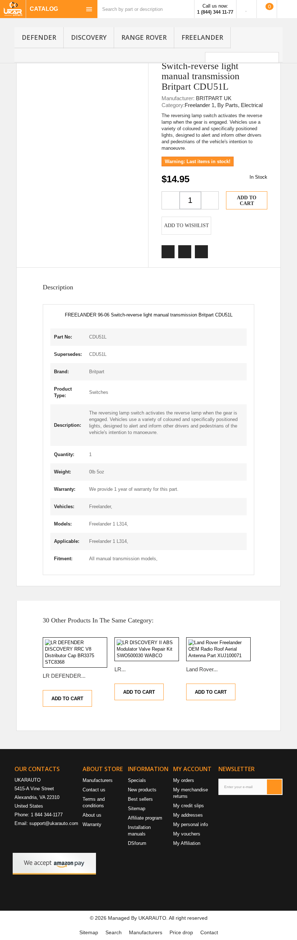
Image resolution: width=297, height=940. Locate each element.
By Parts (227, 105)
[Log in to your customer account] (287, 9)
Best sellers (140, 799)
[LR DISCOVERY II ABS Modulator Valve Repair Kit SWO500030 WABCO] (146, 649)
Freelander (202, 37)
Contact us (94, 789)
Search (113, 932)
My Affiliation (186, 843)
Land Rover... (202, 669)
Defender (39, 37)
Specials (137, 780)
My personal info (190, 824)
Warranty (92, 824)
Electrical (252, 105)
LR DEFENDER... (64, 676)
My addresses (188, 815)
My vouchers (186, 834)
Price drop (181, 932)
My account (192, 769)
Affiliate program (145, 818)
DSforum (137, 843)
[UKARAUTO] (13, 9)
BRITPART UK (213, 98)
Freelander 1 (199, 105)
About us (92, 815)
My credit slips (188, 805)
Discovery (88, 37)
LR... (120, 669)
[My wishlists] (246, 9)
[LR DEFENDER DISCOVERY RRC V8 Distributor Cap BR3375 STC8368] (75, 652)
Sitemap (136, 808)
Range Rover (144, 37)
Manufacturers (98, 780)
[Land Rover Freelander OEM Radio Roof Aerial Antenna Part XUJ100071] (218, 649)
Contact (209, 932)
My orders (183, 780)
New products (142, 789)
